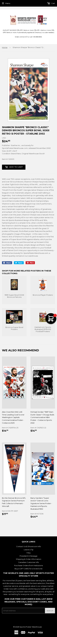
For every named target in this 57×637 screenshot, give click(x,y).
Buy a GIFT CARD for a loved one (28, 569)
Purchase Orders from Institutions (28, 565)
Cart (53, 3)
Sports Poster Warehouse (31, 627)
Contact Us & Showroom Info (28, 546)
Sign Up (50, 611)
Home (4, 47)
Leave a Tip (28, 550)
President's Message (28, 556)
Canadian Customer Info (28, 562)
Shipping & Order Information (28, 559)
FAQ (28, 553)
